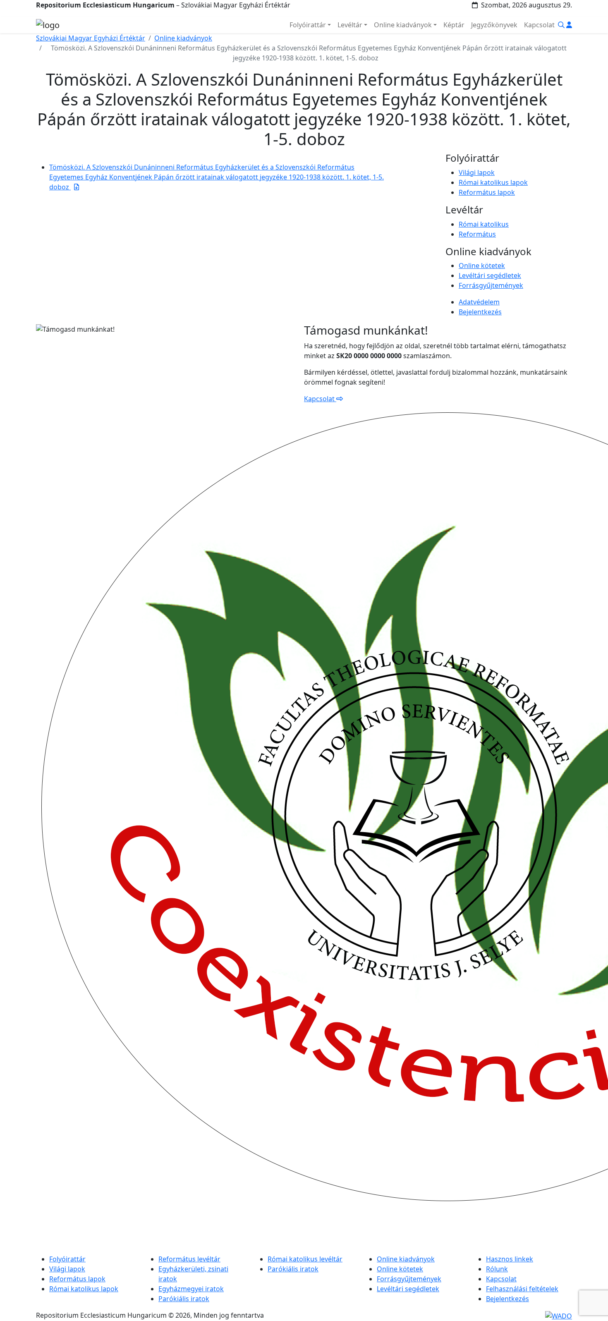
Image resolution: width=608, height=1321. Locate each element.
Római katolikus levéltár (305, 1259)
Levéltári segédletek (490, 275)
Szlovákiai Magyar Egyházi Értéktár (90, 38)
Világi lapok (477, 172)
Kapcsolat (320, 398)
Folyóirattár (67, 1259)
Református (477, 234)
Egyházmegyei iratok (191, 1288)
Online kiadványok (183, 38)
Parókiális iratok (183, 1298)
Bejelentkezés (480, 311)
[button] (561, 24)
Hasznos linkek (509, 1259)
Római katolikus (484, 224)
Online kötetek (482, 265)
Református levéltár (189, 1259)
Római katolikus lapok (493, 182)
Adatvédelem (479, 301)
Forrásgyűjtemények (491, 285)
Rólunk (497, 1268)
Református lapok (487, 192)
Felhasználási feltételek (522, 1288)
